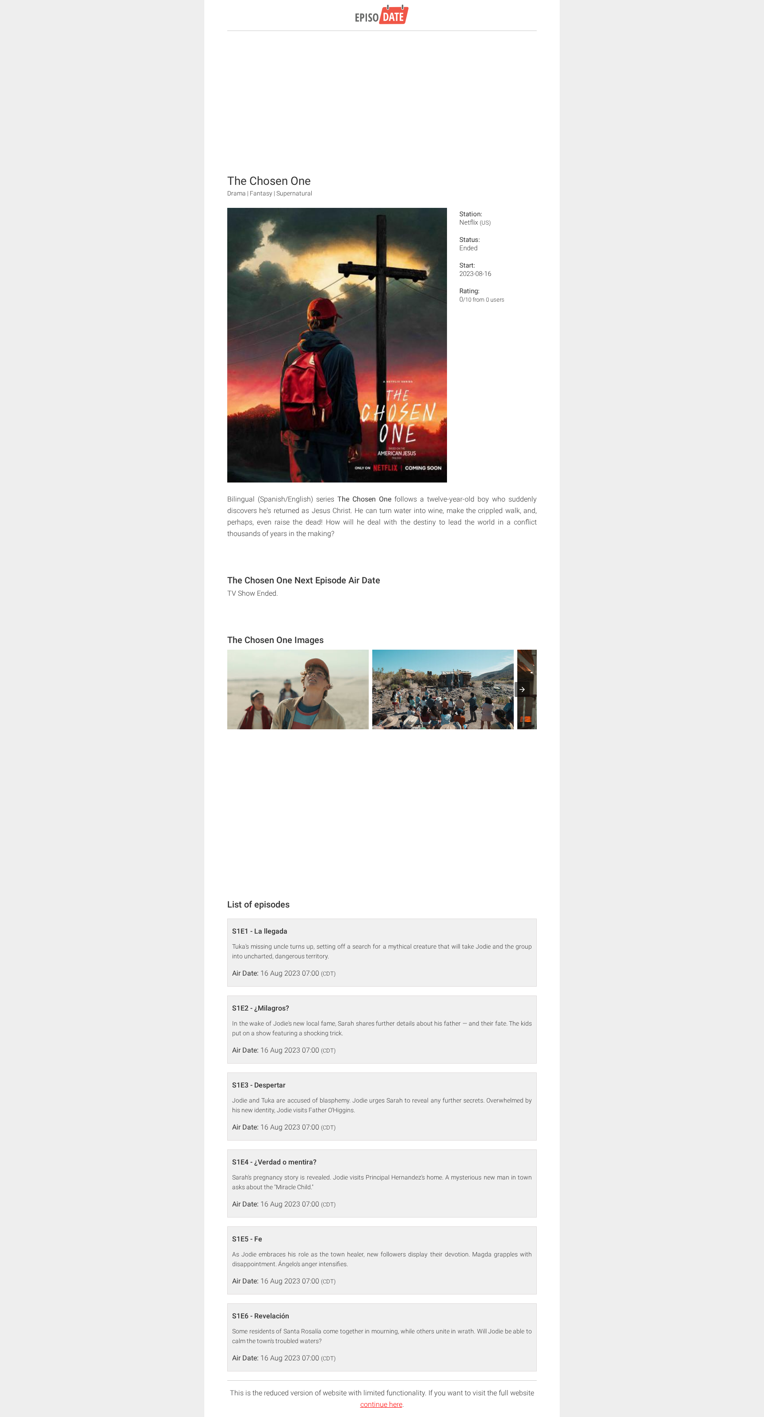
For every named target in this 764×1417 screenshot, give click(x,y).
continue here (381, 1404)
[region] (382, 102)
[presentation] (522, 689)
